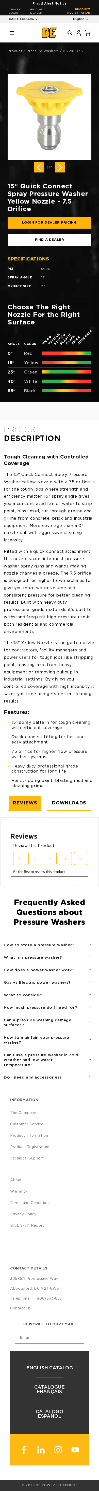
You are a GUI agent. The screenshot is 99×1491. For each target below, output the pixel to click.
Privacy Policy (23, 1214)
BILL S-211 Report (27, 1225)
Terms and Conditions (30, 1203)
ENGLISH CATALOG (49, 1368)
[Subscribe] (78, 1338)
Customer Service (27, 1124)
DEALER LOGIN (15, 11)
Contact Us (20, 1308)
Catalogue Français (49, 1389)
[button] (11, 33)
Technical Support (27, 1158)
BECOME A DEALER (38, 11)
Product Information (29, 1135)
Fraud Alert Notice (49, 3)
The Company (23, 1113)
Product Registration (78, 11)
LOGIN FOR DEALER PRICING (49, 222)
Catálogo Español (49, 1414)
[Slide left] (39, 167)
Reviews (25, 803)
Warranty (18, 1191)
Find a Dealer (49, 240)
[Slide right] (60, 167)
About (16, 1180)
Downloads (69, 803)
